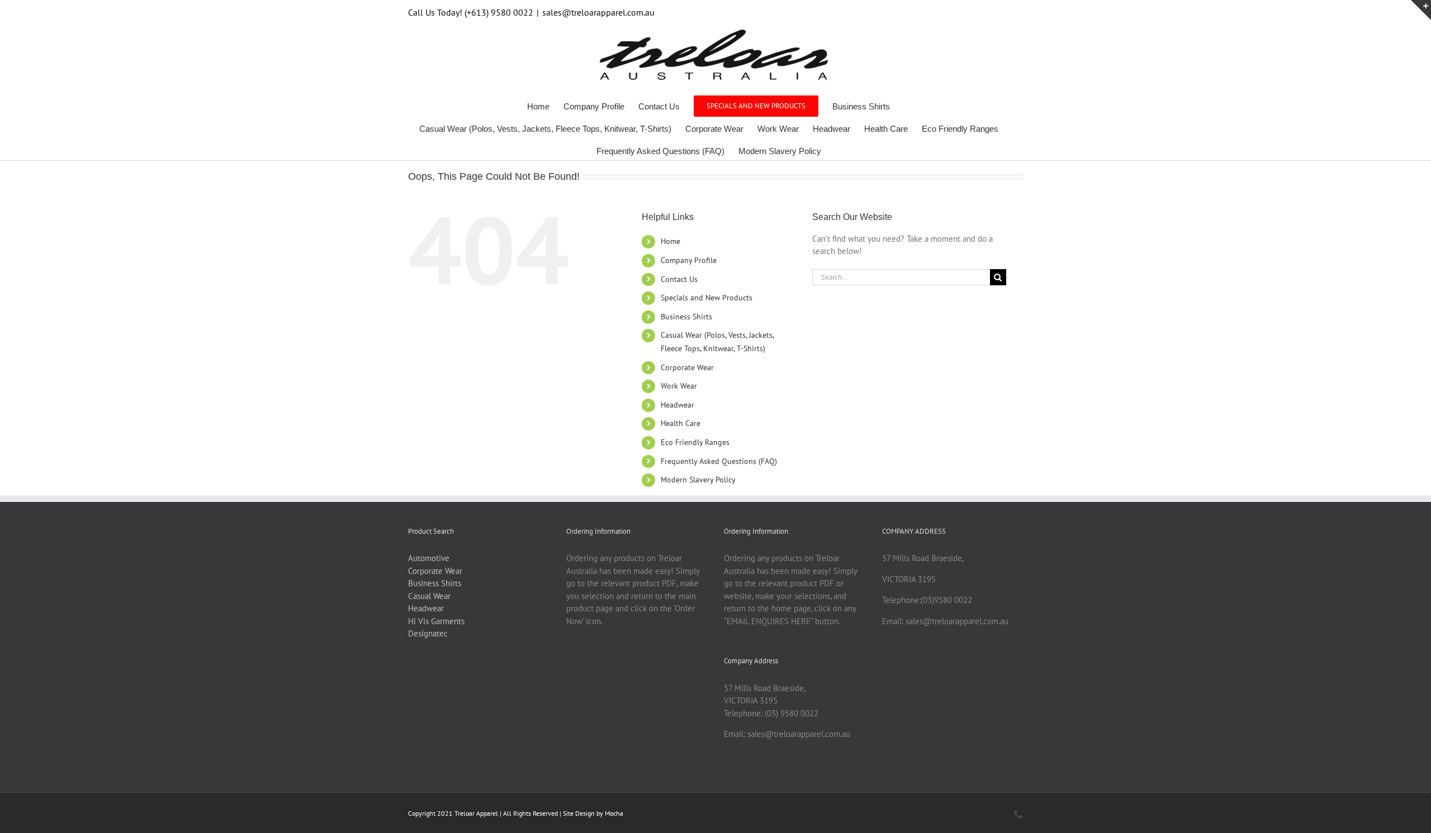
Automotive (428, 558)
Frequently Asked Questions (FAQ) (719, 461)
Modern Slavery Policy (698, 480)
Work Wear (679, 386)
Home (670, 241)
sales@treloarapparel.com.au (598, 12)
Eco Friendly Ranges (695, 442)
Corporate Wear (687, 367)
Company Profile (689, 260)
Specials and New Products (706, 298)
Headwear (677, 405)
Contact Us (679, 279)
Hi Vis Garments (436, 621)
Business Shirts (686, 317)
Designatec (428, 633)
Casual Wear (429, 596)
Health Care (680, 423)
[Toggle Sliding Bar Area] (1421, 10)
